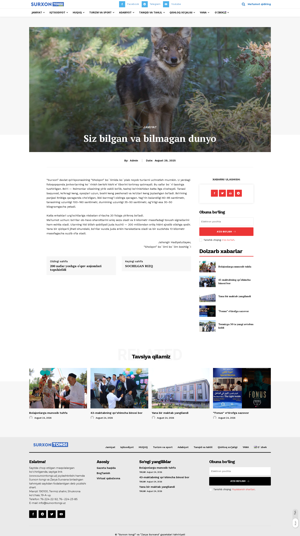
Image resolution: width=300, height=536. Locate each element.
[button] (255, 4)
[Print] (230, 193)
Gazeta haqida (106, 468)
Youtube (176, 4)
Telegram (155, 4)
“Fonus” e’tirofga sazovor (233, 311)
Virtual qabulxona (108, 478)
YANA (246, 447)
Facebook (133, 4)
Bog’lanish (103, 473)
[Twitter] (222, 193)
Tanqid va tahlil (203, 447)
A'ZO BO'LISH (224, 231)
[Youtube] (166, 4)
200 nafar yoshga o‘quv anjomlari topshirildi (76, 268)
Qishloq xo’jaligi (228, 447)
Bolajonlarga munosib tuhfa (234, 266)
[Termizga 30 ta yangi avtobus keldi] (207, 326)
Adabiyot (183, 447)
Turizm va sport (162, 447)
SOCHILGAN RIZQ (139, 266)
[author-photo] (31, 418)
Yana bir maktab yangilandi (234, 296)
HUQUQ (143, 447)
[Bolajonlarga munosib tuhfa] (207, 266)
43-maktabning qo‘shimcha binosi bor (116, 412)
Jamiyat (150, 127)
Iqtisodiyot (127, 447)
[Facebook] (122, 4)
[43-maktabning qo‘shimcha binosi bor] (207, 281)
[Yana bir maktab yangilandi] (207, 296)
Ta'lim (142, 472)
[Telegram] (145, 4)
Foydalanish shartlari (243, 489)
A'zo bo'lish (228, 240)
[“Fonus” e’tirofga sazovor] (207, 311)
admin (134, 160)
